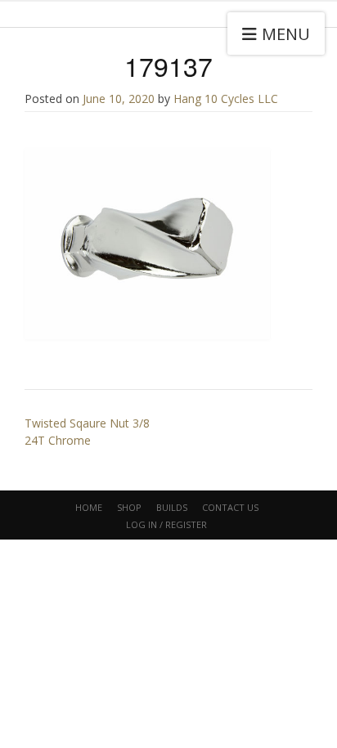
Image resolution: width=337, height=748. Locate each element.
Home (88, 507)
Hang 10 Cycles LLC (225, 98)
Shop (129, 507)
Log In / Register (166, 524)
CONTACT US (230, 507)
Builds (171, 507)
